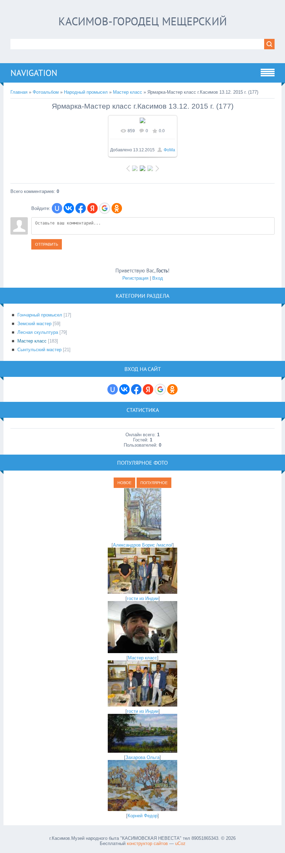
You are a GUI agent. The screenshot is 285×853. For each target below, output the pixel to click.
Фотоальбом (46, 92)
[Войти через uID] (57, 208)
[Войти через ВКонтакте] (69, 208)
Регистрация (135, 278)
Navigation (33, 72)
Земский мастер (34, 323)
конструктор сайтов (147, 843)
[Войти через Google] (104, 208)
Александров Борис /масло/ (142, 545)
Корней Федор (142, 815)
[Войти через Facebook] (80, 208)
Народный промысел (86, 92)
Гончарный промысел (39, 315)
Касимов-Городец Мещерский (142, 21)
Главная (18, 92)
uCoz (180, 843)
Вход (157, 278)
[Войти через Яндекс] (92, 208)
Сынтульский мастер (39, 349)
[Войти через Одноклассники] (117, 208)
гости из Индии (142, 598)
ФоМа (169, 149)
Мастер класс (127, 92)
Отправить (46, 244)
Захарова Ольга (142, 757)
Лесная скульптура (37, 332)
